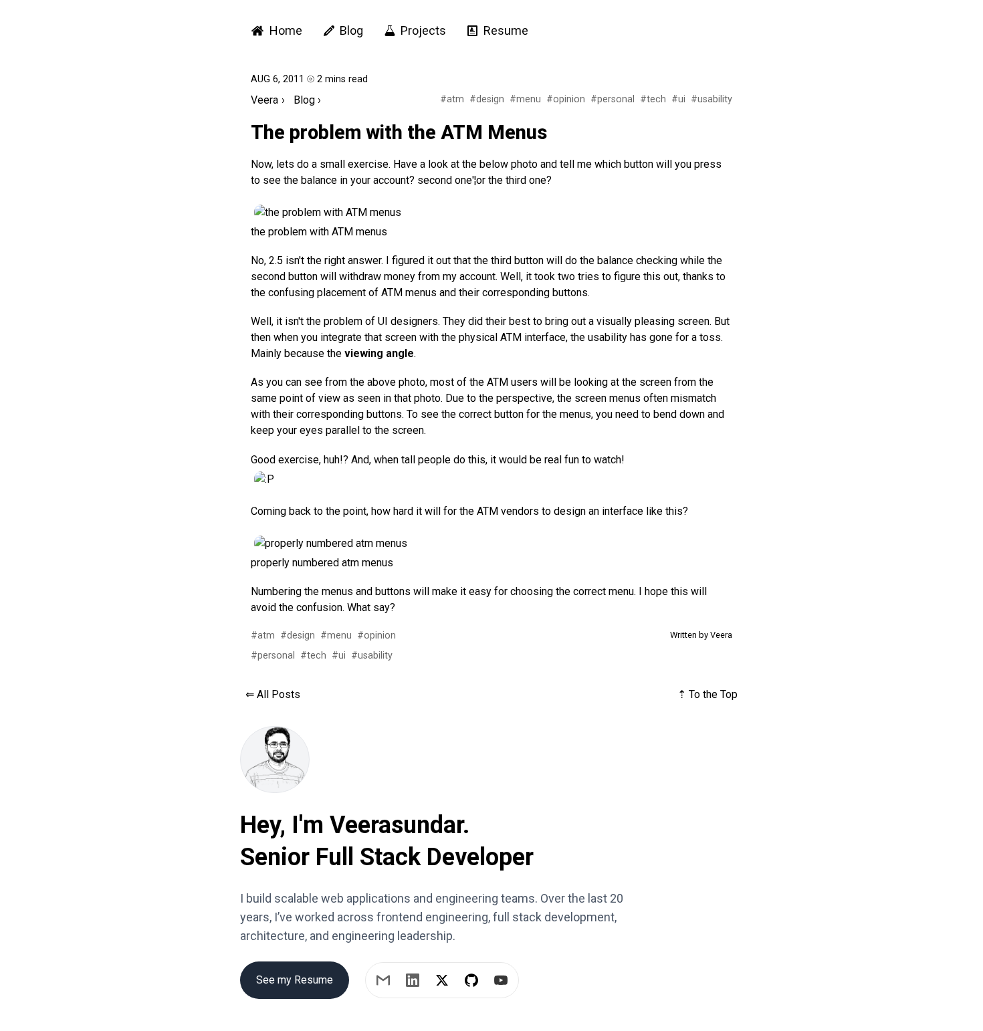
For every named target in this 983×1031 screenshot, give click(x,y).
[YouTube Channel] (501, 980)
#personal (612, 99)
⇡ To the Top (707, 694)
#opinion (565, 99)
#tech (653, 99)
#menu (525, 99)
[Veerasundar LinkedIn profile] (412, 980)
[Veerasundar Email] (383, 980)
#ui (678, 99)
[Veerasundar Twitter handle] (442, 980)
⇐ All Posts (272, 694)
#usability (711, 99)
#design (486, 99)
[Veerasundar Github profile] (471, 980)
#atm (452, 99)
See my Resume (294, 979)
